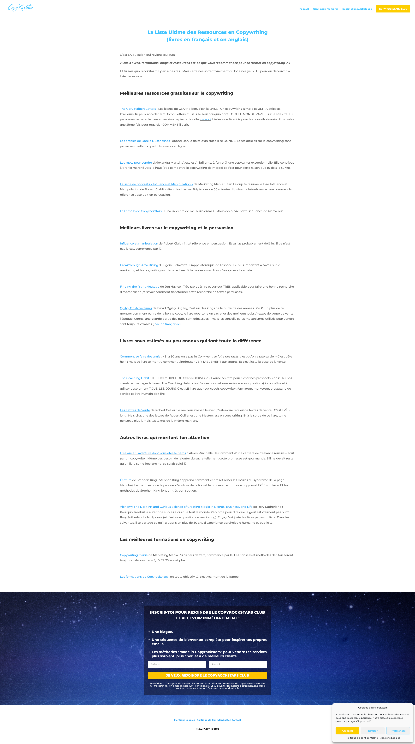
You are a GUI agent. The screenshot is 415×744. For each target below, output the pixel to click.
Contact (236, 720)
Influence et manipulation (139, 243)
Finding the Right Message (139, 286)
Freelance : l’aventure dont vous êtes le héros (153, 453)
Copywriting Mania (134, 555)
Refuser (373, 730)
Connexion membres (325, 9)
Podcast (304, 9)
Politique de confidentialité (362, 737)
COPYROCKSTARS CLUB (393, 8)
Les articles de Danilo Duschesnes (145, 141)
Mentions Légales (389, 737)
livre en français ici (167, 324)
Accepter (347, 730)
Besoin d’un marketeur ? (357, 9)
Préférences (398, 730)
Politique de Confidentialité (213, 720)
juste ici (205, 119)
